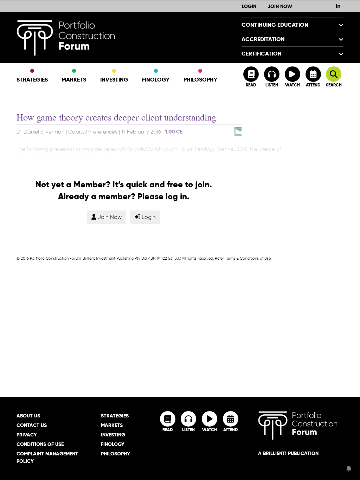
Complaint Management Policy (47, 457)
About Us (28, 416)
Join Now (280, 6)
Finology (155, 79)
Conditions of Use (40, 444)
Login (249, 6)
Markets (74, 79)
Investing (114, 79)
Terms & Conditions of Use (248, 258)
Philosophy (200, 79)
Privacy (27, 435)
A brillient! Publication (288, 453)
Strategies (32, 79)
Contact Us (32, 425)
